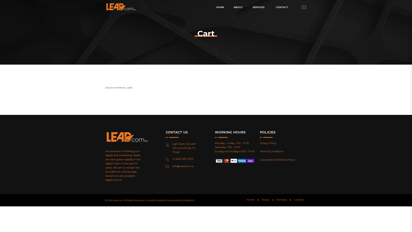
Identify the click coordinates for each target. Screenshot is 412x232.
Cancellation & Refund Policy (277, 159)
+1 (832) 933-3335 (182, 158)
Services (259, 7)
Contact (282, 7)
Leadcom (189, 200)
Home (220, 7)
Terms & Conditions (271, 151)
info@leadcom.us (182, 166)
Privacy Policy (268, 143)
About (238, 7)
